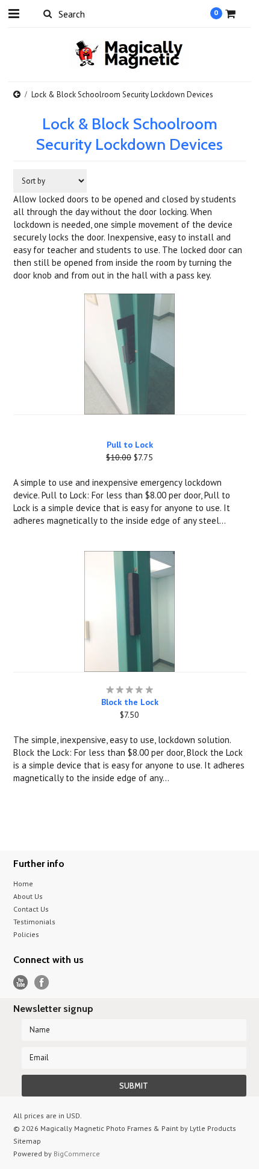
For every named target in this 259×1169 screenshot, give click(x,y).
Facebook (41, 982)
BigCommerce (77, 1153)
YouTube (20, 982)
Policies (26, 934)
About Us (28, 896)
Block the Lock (129, 702)
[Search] (47, 13)
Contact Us (31, 908)
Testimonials (34, 921)
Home (23, 883)
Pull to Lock (130, 444)
